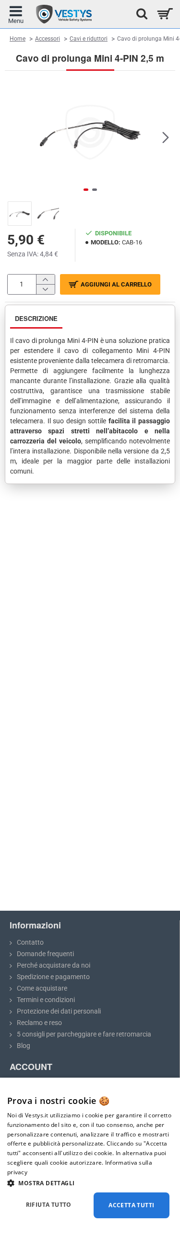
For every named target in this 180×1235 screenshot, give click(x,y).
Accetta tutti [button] (131, 1205)
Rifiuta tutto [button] (49, 1205)
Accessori (47, 38)
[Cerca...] (139, 14)
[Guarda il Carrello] (164, 14)
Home (17, 38)
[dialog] (90, 1156)
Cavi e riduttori (89, 38)
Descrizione (36, 318)
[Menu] (15, 14)
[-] (45, 289)
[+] (45, 280)
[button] (14, 137)
